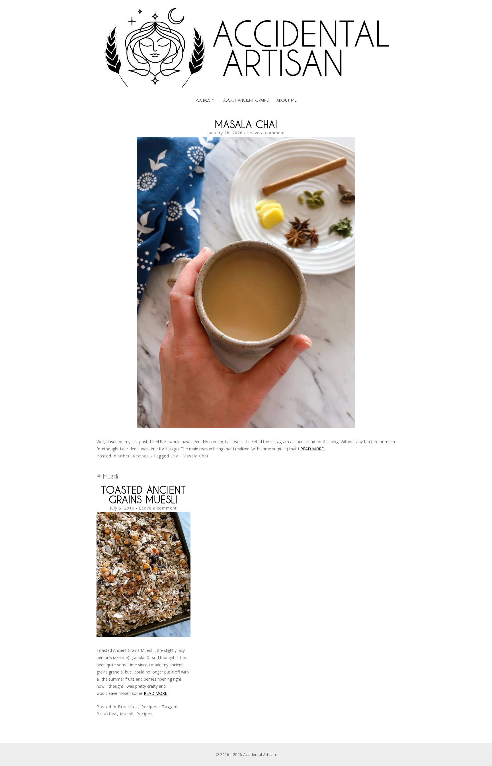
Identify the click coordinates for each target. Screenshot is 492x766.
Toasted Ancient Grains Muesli (143, 494)
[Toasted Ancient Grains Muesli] (143, 635)
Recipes (203, 100)
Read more (312, 448)
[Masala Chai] (246, 426)
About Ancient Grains (245, 100)
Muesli (127, 713)
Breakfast (128, 706)
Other (124, 456)
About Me (286, 100)
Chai (175, 456)
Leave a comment (266, 132)
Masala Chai (246, 124)
